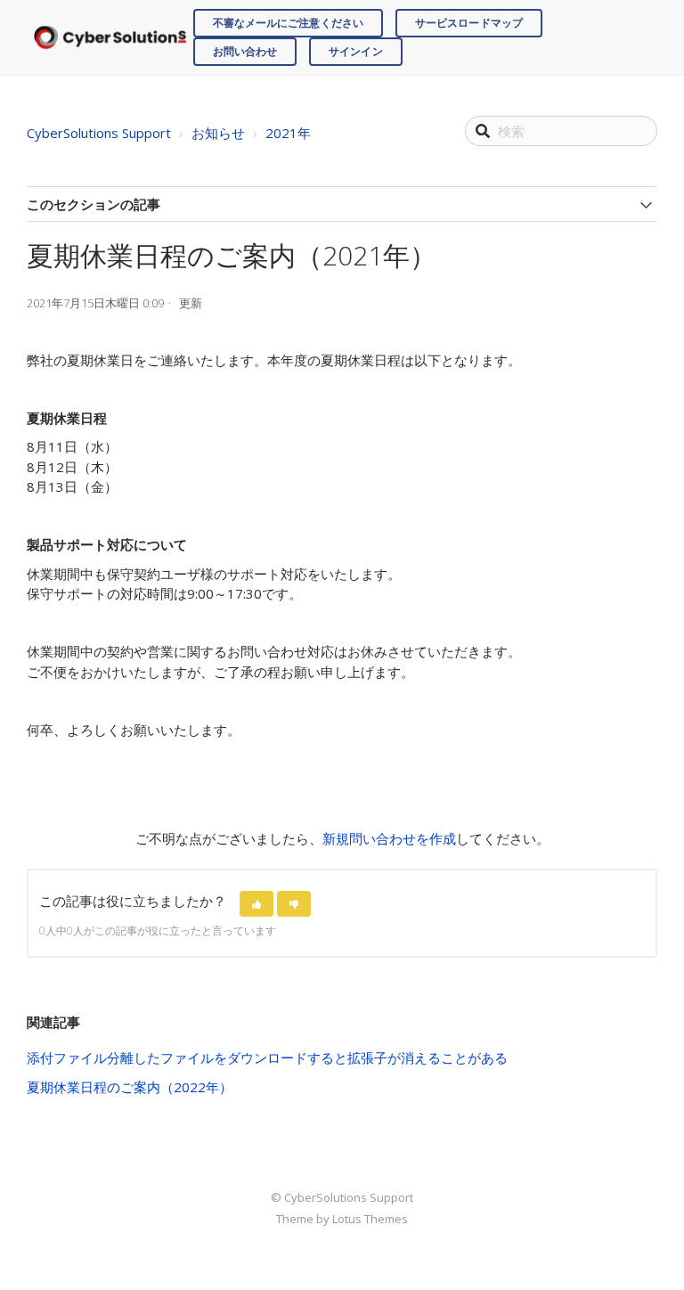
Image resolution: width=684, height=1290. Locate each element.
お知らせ (218, 133)
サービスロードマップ (469, 22)
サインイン (356, 51)
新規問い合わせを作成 (389, 838)
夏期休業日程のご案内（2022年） (129, 1087)
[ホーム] (110, 38)
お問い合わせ (245, 51)
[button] (256, 904)
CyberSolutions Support (99, 133)
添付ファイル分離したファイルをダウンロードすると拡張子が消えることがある (267, 1057)
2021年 (288, 133)
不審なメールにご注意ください (288, 22)
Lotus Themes (370, 1219)
